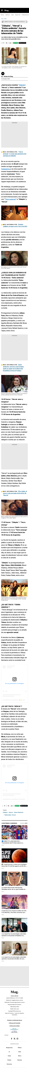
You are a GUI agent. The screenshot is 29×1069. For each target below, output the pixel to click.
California (7, 14)
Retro (19, 1056)
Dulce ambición (18, 812)
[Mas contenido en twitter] (14, 1038)
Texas (12, 14)
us (9, 1051)
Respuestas (9, 1047)
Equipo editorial (14, 995)
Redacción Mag (8, 76)
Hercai (11, 812)
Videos (20, 1047)
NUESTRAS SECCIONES (14, 1043)
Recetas (19, 1060)
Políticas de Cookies (15, 1025)
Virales (9, 1060)
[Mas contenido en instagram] (17, 1038)
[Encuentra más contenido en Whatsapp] (10, 43)
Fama (9, 1056)
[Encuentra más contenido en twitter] (6, 43)
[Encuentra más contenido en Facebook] (3, 43)
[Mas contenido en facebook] (11, 1038)
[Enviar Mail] (2, 76)
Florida (2, 14)
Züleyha (5, 812)
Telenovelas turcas (10, 815)
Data (19, 1051)
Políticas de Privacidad (14, 1023)
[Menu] (2, 10)
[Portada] (14, 994)
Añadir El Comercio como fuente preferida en (14, 21)
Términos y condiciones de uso (14, 1020)
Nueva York (17, 14)
